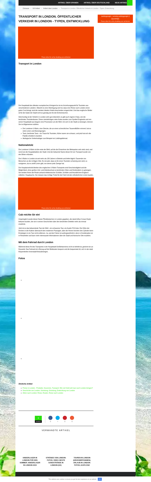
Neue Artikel (121, 3)
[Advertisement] (56, 41)
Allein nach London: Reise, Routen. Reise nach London (43, 393)
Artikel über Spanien (68, 3)
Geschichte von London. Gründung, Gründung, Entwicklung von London (49, 390)
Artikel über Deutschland (97, 3)
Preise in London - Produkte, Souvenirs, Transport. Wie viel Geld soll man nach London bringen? (58, 388)
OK (100, 479)
